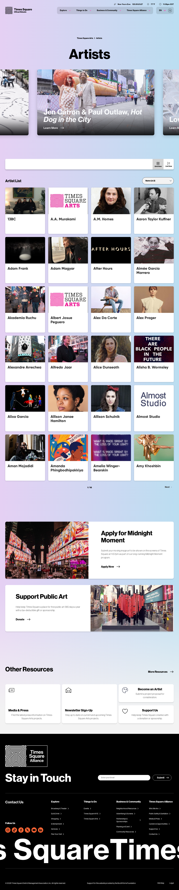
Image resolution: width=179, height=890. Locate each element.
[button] (65, 10)
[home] (18, 10)
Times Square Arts (85, 38)
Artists (99, 38)
